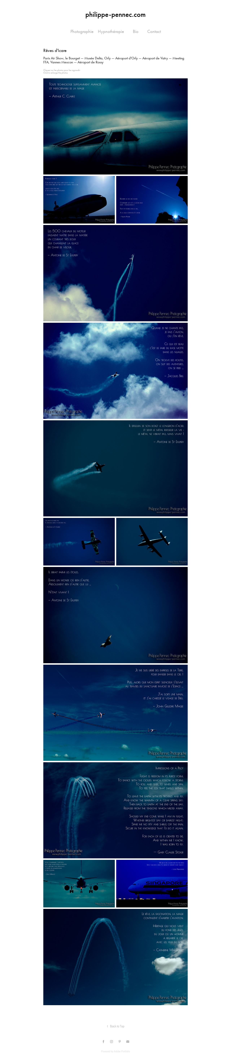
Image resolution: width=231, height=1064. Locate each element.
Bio (135, 31)
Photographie (81, 31)
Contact (154, 31)
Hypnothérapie (111, 31)
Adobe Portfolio (122, 1051)
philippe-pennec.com (115, 14)
